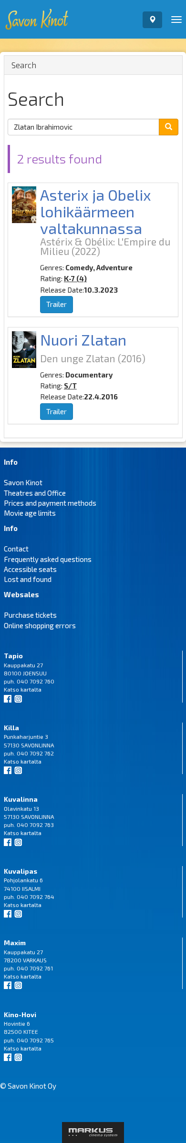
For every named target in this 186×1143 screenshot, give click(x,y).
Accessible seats (30, 569)
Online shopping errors (40, 625)
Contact (16, 548)
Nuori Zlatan (83, 339)
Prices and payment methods (50, 503)
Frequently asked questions (48, 559)
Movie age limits (30, 513)
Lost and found (28, 579)
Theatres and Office (35, 493)
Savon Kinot (23, 482)
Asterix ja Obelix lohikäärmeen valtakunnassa (95, 211)
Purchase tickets (30, 615)
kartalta (31, 689)
